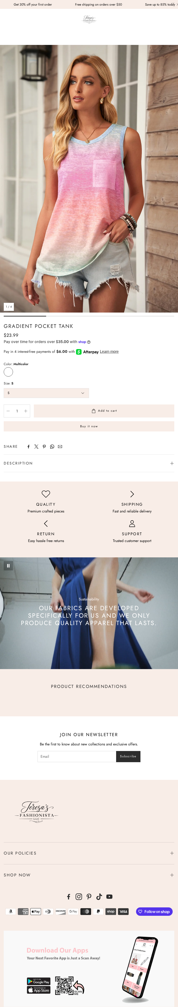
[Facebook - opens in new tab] (68, 896)
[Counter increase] (26, 411)
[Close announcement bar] (173, 3)
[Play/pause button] (8, 565)
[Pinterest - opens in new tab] (89, 896)
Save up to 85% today (128, 4)
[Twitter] (36, 447)
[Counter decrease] (8, 411)
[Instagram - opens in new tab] (79, 896)
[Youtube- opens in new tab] (109, 896)
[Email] (60, 447)
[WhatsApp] (52, 447)
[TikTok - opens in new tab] (99, 896)
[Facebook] (28, 447)
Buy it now (89, 426)
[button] (6, 20)
